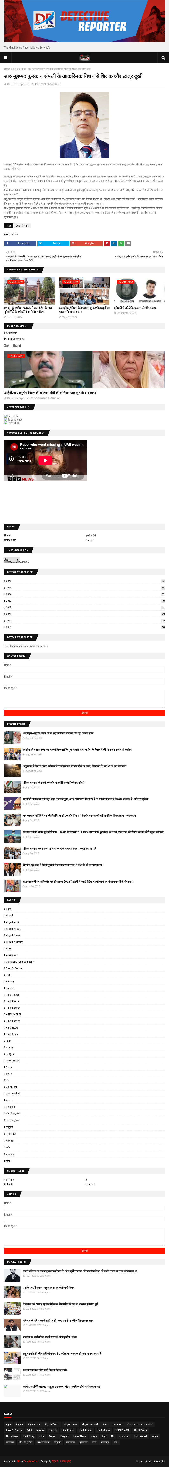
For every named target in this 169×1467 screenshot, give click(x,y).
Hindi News (12, 1027)
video (9, 1100)
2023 (85, 600)
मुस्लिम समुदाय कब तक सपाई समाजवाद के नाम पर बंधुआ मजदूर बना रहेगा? (59, 848)
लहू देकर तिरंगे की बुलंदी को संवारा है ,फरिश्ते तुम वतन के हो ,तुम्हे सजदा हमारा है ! (62, 1353)
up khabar (11, 1086)
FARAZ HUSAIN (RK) (61, 1461)
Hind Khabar (12, 994)
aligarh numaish (14, 941)
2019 (85, 627)
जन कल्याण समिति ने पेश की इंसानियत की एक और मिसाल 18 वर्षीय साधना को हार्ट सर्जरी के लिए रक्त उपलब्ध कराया (79, 815)
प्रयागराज (11, 1133)
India (8, 1040)
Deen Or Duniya (14, 968)
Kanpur (10, 1047)
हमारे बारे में (91, 535)
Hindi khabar (13, 1001)
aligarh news (13, 935)
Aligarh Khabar (13, 928)
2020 (85, 620)
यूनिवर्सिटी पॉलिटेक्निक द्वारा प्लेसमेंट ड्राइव (135, 308)
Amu (8, 948)
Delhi (8, 974)
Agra (8, 909)
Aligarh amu (19, 69)
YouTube (9, 1179)
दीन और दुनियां (13, 1113)
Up (7, 1080)
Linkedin (8, 1184)
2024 (85, 594)
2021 (85, 613)
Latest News (12, 1060)
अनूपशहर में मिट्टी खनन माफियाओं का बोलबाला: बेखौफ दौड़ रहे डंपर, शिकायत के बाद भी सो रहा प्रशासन (74, 766)
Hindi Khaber (13, 1021)
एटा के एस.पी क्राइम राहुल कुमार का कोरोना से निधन (48, 1287)
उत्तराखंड (10, 1106)
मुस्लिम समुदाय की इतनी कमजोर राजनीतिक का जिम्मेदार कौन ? (53, 782)
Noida (9, 1067)
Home (7, 69)
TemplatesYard (31, 1461)
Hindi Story (12, 1034)
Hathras (10, 988)
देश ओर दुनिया (13, 1120)
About (148, 1461)
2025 (85, 587)
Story (9, 1073)
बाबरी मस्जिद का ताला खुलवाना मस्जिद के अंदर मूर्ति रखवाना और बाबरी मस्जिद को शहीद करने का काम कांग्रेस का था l (81, 1271)
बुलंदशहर (10, 1140)
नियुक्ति (9, 1127)
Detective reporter (18, 84)
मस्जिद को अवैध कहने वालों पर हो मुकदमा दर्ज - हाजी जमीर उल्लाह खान (58, 1320)
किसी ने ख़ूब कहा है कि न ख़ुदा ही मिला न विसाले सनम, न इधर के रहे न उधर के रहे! (63, 865)
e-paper (10, 981)
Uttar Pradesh (13, 1093)
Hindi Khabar (13, 1007)
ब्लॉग (8, 1147)
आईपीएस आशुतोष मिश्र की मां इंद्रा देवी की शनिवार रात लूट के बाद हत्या (50, 392)
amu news (11, 955)
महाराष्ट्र (10, 1154)
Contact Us (10, 539)
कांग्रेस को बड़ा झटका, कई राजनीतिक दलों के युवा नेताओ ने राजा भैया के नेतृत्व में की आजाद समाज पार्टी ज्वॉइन (77, 749)
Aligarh (9, 915)
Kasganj (10, 1054)
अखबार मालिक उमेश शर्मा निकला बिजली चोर (45, 1370)
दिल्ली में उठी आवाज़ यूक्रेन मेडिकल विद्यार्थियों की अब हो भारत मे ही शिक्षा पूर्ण (60, 1304)
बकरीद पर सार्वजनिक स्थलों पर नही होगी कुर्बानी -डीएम (50, 1337)
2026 (85, 580)
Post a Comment (14, 338)
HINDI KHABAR (13, 1014)
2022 (85, 607)
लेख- (8, 1161)
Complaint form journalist (20, 961)
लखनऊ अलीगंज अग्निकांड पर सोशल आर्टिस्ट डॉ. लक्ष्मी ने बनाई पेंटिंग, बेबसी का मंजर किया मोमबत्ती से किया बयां (78, 881)
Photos (89, 540)
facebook (91, 1184)
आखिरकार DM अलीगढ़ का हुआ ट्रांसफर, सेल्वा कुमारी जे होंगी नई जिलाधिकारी (61, 1386)
